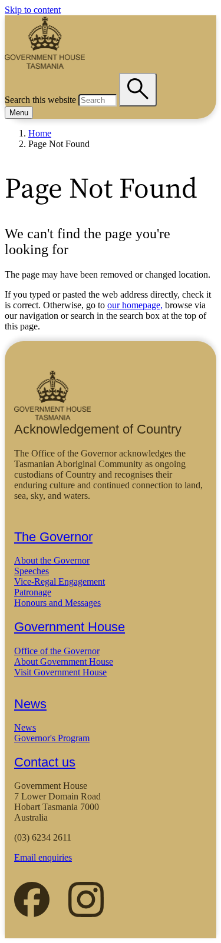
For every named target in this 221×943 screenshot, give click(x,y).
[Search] (138, 89)
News (30, 704)
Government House (69, 626)
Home (39, 133)
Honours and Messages (57, 603)
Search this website (40, 100)
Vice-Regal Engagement (59, 582)
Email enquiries (43, 857)
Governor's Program (52, 738)
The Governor (53, 536)
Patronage (32, 592)
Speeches (31, 571)
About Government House (63, 662)
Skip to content (33, 10)
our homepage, (135, 305)
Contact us (44, 762)
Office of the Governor (57, 651)
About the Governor (52, 560)
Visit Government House (60, 672)
